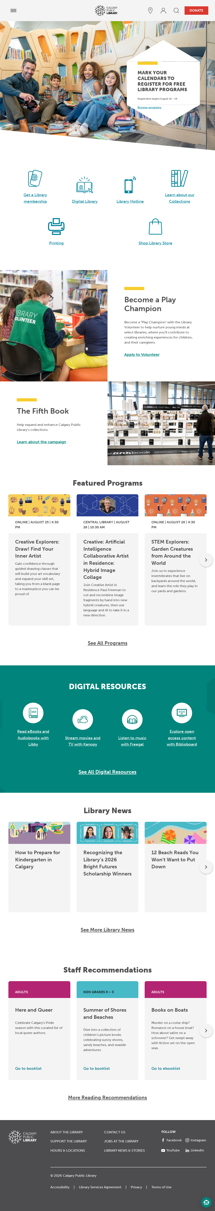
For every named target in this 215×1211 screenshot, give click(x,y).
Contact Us (114, 1132)
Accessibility (59, 1187)
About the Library (66, 1132)
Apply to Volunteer (142, 354)
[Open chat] (206, 1202)
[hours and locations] (150, 10)
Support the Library (68, 1141)
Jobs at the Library (121, 1141)
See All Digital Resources (107, 772)
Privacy (136, 1187)
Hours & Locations (67, 1150)
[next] (206, 560)
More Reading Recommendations (107, 1097)
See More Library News (107, 930)
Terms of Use (161, 1187)
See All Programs (107, 643)
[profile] (163, 10)
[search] (176, 10)
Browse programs (149, 107)
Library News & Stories (124, 1150)
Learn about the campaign (41, 442)
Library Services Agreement (100, 1187)
